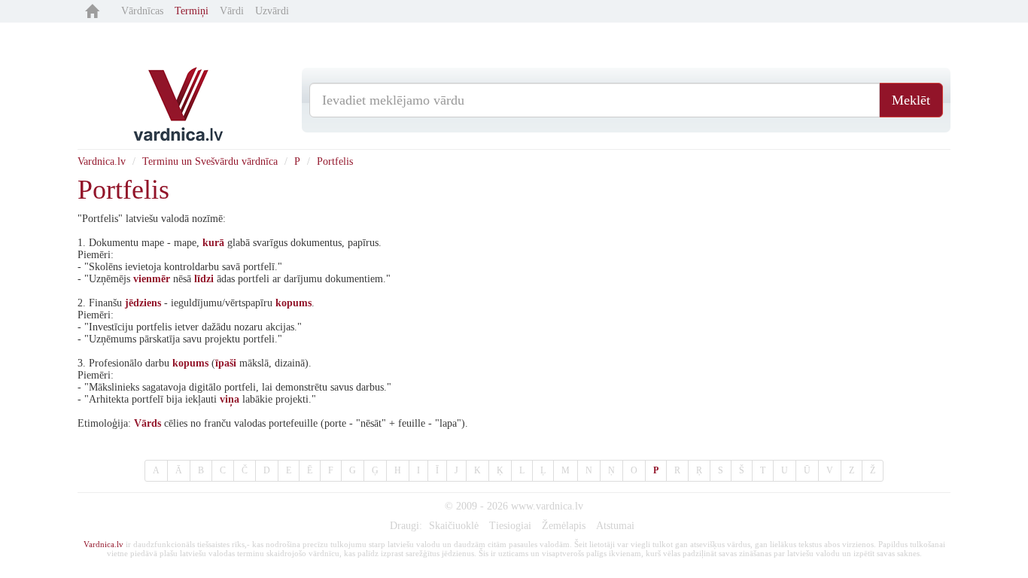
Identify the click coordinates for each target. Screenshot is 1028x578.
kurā (213, 242)
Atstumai (615, 525)
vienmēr (151, 278)
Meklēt (911, 100)
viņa (229, 399)
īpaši (225, 363)
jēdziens (143, 303)
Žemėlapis (563, 525)
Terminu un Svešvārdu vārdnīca (210, 161)
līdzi (204, 278)
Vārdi (232, 11)
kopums (293, 303)
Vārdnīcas (142, 11)
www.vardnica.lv (547, 506)
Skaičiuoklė (454, 525)
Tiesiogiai (510, 525)
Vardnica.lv (102, 161)
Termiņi (191, 11)
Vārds (147, 423)
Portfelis (335, 161)
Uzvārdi (272, 11)
